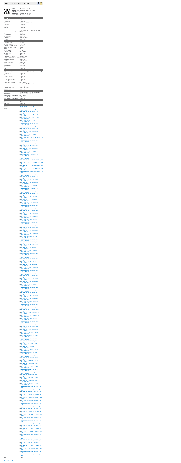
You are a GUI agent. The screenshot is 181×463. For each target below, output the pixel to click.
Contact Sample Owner (10, 460)
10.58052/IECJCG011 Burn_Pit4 (27, 106)
